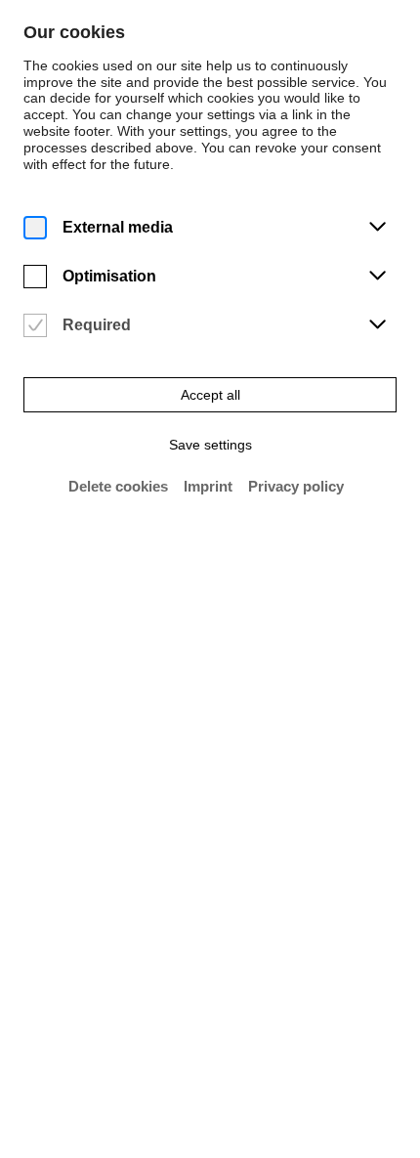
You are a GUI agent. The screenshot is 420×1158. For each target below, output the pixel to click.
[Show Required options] (377, 325)
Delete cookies (118, 486)
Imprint (208, 486)
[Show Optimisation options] (377, 276)
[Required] (35, 326)
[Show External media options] (377, 227)
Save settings (210, 444)
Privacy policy (296, 486)
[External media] (35, 228)
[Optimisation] (35, 277)
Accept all (210, 395)
